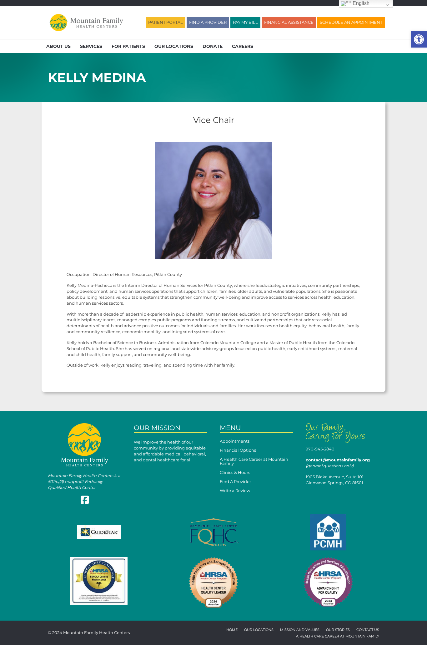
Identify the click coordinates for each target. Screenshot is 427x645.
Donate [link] (213, 46)
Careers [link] (242, 46)
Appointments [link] (234, 441)
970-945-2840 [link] (320, 448)
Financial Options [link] (238, 450)
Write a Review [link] (235, 491)
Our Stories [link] (338, 630)
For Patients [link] (128, 46)
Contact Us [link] (367, 630)
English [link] (360, 3)
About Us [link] (58, 46)
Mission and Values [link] (299, 630)
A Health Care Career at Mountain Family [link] (254, 461)
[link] (419, 39)
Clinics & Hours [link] (235, 472)
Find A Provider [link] (235, 482)
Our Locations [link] (173, 46)
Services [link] (91, 46)
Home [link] (232, 630)
